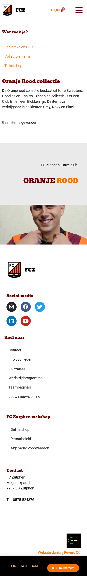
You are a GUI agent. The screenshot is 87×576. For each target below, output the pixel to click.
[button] (76, 10)
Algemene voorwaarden (30, 448)
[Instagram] (11, 307)
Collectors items (17, 56)
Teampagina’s (19, 387)
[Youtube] (26, 321)
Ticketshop (13, 66)
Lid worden (17, 368)
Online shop (20, 429)
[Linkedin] (11, 321)
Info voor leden (20, 359)
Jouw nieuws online (24, 396)
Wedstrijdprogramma (25, 378)
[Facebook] (26, 307)
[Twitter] (40, 307)
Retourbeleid (21, 439)
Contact (14, 350)
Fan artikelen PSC (18, 47)
